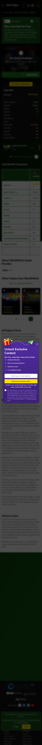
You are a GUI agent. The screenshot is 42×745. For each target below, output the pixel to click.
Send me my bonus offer (21, 381)
